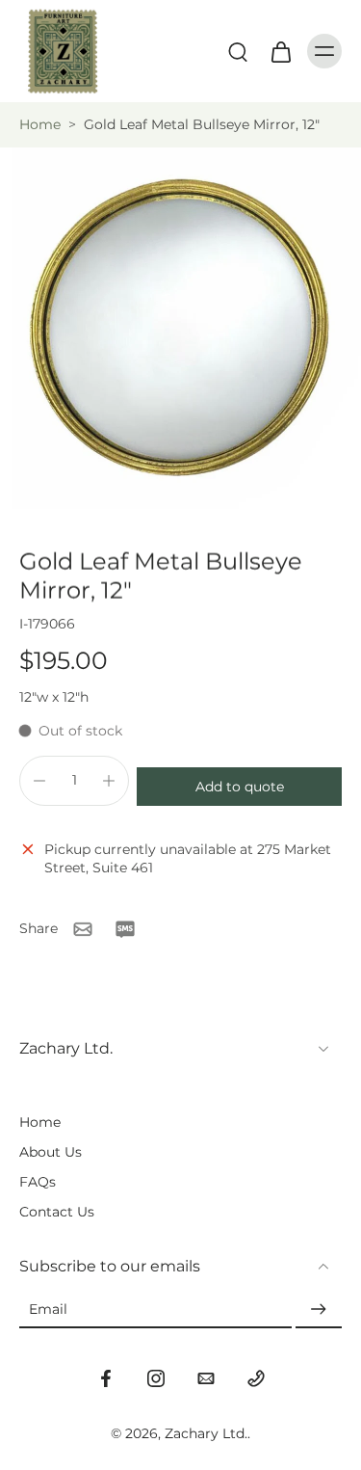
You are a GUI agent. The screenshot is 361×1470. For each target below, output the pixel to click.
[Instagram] (156, 1378)
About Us (50, 1152)
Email (48, 1309)
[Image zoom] (180, 328)
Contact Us (56, 1211)
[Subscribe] (319, 1310)
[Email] (206, 1378)
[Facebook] (106, 1378)
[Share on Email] (83, 929)
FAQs (37, 1181)
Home (40, 124)
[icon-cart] (280, 51)
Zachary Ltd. (206, 1433)
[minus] (39, 780)
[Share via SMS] (125, 929)
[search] (238, 51)
